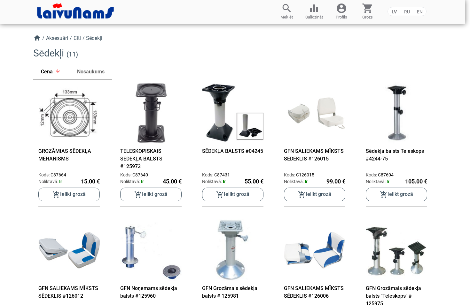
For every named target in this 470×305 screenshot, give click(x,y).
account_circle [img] (341, 8)
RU (407, 11)
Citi (77, 38)
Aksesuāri (57, 38)
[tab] (51, 71)
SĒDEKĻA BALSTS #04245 (232, 151)
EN (420, 11)
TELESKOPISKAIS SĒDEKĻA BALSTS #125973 (141, 158)
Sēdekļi (94, 38)
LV (394, 11)
